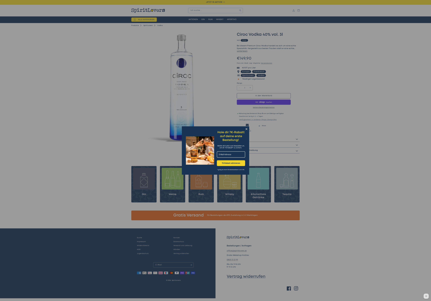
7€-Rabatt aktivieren (231, 163)
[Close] (246, 129)
